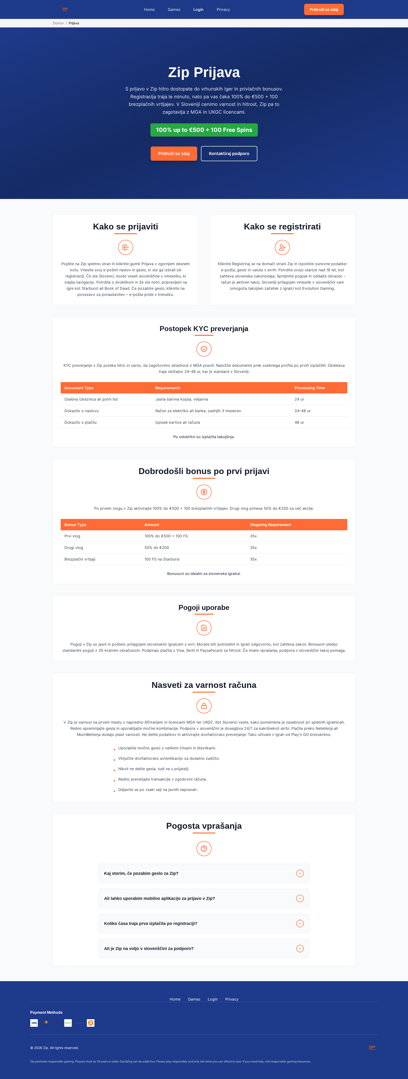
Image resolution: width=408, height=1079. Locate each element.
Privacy (223, 9)
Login (198, 9)
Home (149, 9)
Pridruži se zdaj (324, 9)
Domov (58, 23)
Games (174, 9)
